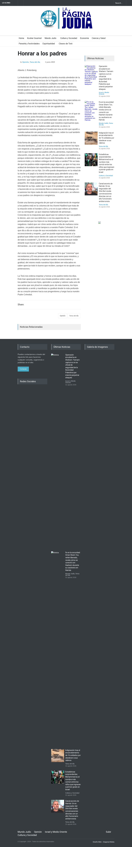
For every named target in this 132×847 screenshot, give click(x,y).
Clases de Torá (65, 43)
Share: (21, 304)
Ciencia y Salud (98, 38)
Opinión (25, 62)
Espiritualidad (49, 43)
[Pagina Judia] (66, 25)
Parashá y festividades (29, 43)
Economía (84, 38)
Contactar (23, 369)
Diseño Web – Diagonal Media (103, 842)
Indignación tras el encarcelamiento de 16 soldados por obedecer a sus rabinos (106, 138)
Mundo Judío (50, 38)
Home (21, 38)
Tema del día (35, 62)
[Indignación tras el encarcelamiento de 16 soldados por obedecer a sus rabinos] (91, 138)
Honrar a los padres (42, 53)
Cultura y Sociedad (68, 38)
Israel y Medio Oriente (104, 93)
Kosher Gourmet (34, 38)
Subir (108, 831)
